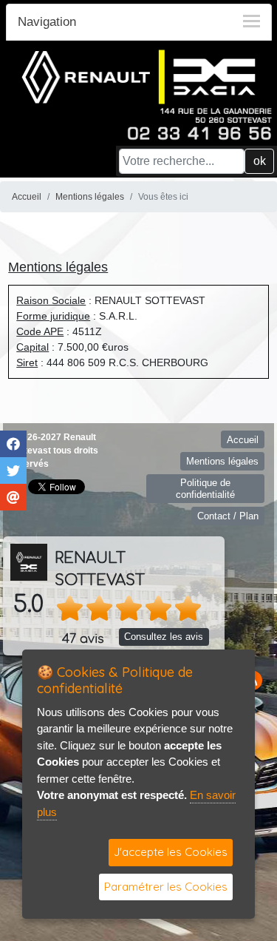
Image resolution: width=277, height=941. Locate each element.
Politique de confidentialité (205, 488)
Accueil (26, 197)
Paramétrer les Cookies (166, 887)
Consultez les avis (163, 636)
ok (259, 161)
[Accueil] (139, 76)
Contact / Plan (228, 516)
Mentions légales (89, 197)
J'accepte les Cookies (171, 852)
